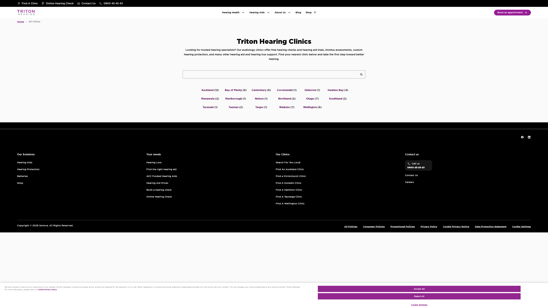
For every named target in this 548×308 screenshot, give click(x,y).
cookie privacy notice (47, 289)
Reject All (419, 296)
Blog (298, 12)
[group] (27, 3)
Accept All (419, 289)
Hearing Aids (257, 12)
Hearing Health (230, 12)
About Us (280, 12)
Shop (309, 12)
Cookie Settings (419, 305)
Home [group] (20, 21)
